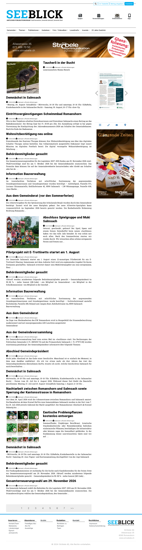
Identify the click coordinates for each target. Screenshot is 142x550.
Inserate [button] (85, 30)
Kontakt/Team (14, 523)
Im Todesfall (103, 4)
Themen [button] (22, 30)
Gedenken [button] (45, 30)
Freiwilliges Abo (30, 523)
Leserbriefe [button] (74, 30)
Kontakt (76, 520)
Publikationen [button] (33, 30)
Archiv (43, 520)
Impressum (93, 523)
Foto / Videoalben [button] (60, 30)
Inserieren (129, 4)
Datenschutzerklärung (97, 526)
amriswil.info (13, 533)
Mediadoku (13, 526)
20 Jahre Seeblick (99, 30)
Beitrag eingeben (117, 4)
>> (72, 508)
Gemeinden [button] (11, 30)
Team (59, 528)
